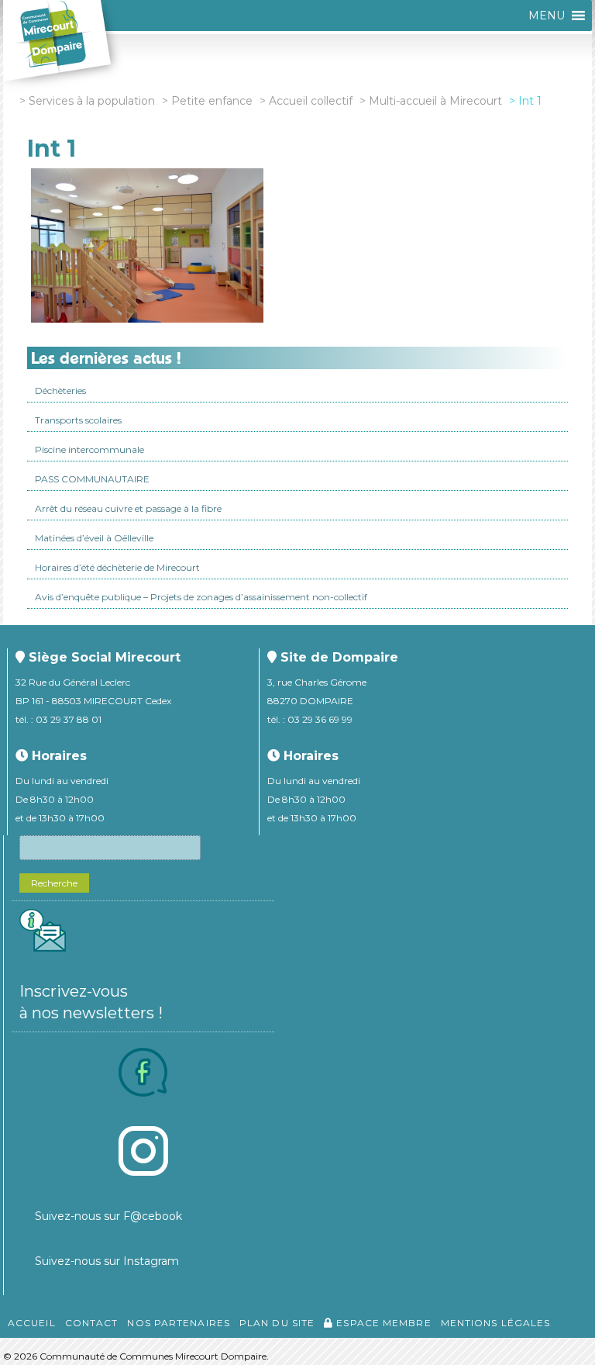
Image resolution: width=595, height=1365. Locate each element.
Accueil (32, 1323)
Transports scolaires (78, 420)
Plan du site (277, 1323)
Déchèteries (60, 390)
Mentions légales (496, 1323)
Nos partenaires (178, 1323)
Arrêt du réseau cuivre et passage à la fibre (128, 508)
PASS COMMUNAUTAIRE (92, 479)
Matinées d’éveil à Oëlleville (94, 538)
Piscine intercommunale (89, 449)
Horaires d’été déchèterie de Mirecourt (117, 567)
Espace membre (382, 1323)
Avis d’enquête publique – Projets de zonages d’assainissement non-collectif (201, 597)
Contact (92, 1323)
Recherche (54, 883)
